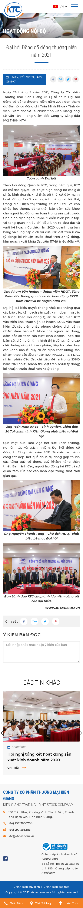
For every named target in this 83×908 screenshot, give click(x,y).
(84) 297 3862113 (19, 829)
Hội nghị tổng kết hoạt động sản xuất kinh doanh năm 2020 (39, 757)
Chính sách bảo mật (56, 886)
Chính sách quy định (27, 886)
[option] (41, 733)
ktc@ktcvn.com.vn (21, 836)
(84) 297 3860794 (21, 823)
